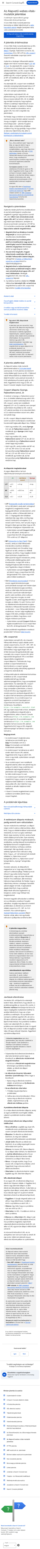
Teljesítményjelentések (14, 1413)
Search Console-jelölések (15, 1489)
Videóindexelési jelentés (14, 1422)
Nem (24, 1354)
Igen (15, 1354)
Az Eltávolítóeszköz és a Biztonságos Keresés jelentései (21, 1434)
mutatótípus (8, 53)
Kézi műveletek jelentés (14, 1459)
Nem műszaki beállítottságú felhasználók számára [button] (18, 808)
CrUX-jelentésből (25, 369)
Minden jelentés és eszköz (12, 1391)
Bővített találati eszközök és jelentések (19, 1455)
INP (34, 64)
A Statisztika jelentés (13, 1404)
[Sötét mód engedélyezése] (18, 1545)
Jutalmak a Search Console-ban (17, 1472)
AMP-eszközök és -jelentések (16, 1450)
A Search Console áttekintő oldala (17, 1400)
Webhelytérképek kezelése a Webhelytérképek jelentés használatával (21, 1427)
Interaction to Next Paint (18, 541)
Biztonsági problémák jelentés (16, 1463)
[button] (3, 2)
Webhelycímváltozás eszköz (16, 1480)
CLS (7, 66)
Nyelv (6, 1543)
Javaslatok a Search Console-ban (17, 1485)
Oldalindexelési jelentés (14, 1417)
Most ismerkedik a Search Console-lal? (13, 1526)
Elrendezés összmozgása (18, 581)
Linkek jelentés (11, 1467)
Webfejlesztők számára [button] (12, 813)
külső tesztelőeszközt (16, 344)
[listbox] (9, 1545)
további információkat (23, 288)
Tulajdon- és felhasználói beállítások (18, 1476)
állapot (6, 51)
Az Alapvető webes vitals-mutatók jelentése (18, 1440)
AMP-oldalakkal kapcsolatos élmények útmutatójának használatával (21, 195)
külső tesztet (25, 632)
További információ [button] (10, 314)
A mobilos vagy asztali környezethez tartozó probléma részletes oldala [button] (16, 309)
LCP (30, 64)
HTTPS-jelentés (12, 1446)
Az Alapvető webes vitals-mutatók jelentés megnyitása (20, 35)
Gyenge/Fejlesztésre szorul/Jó (14, 913)
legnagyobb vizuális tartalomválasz (21, 504)
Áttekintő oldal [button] (9, 296)
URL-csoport (30, 53)
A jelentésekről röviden (14, 1396)
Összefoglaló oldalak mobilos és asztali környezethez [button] (17, 302)
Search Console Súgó (14, 3)
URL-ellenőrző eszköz (13, 1409)
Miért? (30, 1283)
